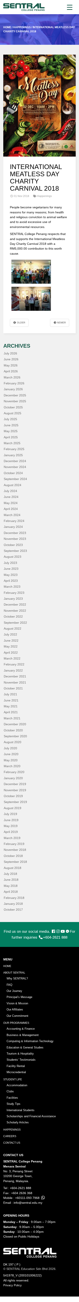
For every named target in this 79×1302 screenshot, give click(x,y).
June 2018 (11, 879)
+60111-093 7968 (27, 1198)
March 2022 (12, 658)
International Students (20, 1110)
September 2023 (15, 551)
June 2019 (11, 820)
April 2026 (11, 371)
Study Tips (13, 1103)
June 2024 (11, 497)
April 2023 (11, 580)
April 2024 (11, 509)
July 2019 (10, 814)
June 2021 (11, 700)
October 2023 (13, 545)
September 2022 (15, 622)
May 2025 (11, 431)
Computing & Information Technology (30, 1041)
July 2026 (10, 353)
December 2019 (15, 784)
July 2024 (10, 491)
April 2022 (11, 652)
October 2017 (13, 909)
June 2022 (11, 640)
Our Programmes (16, 1022)
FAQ (9, 984)
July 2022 (10, 634)
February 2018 (14, 898)
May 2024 (11, 503)
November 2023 (15, 538)
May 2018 (11, 886)
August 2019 (12, 808)
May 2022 (11, 646)
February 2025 (14, 449)
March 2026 (12, 377)
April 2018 (11, 891)
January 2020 (13, 778)
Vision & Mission (17, 1003)
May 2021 (11, 706)
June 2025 (11, 425)
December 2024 (15, 461)
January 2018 (13, 903)
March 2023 (12, 586)
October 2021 (13, 688)
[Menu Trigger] (70, 7)
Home (7, 966)
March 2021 (12, 718)
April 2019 (11, 832)
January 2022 (13, 670)
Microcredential (16, 1072)
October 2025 (13, 407)
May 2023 (11, 575)
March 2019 (12, 838)
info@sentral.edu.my (28, 1202)
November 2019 (15, 790)
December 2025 (15, 395)
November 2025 (15, 401)
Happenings (12, 1129)
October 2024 (13, 473)
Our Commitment (17, 1015)
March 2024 (12, 515)
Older (20, 322)
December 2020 (15, 724)
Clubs (10, 1091)
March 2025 (12, 443)
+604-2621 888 (55, 937)
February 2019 (14, 844)
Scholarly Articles (18, 1122)
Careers (9, 1136)
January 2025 (13, 455)
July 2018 (10, 873)
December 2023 (15, 533)
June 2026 (11, 359)
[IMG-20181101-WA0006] (31, 272)
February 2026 (14, 383)
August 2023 (12, 556)
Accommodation (17, 1085)
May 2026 (11, 365)
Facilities (12, 1097)
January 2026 (13, 389)
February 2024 (14, 521)
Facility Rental (16, 1066)
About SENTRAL (14, 972)
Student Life (12, 1079)
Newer (61, 322)
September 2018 (15, 861)
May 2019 (11, 826)
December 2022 (15, 604)
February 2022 (14, 664)
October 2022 (13, 616)
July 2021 (10, 694)
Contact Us (11, 1142)
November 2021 (15, 682)
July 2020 (10, 748)
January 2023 (13, 598)
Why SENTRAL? (17, 978)
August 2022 (12, 628)
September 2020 (15, 736)
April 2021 (11, 712)
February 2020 (14, 772)
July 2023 (10, 563)
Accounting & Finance (21, 1028)
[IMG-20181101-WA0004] (31, 299)
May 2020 (11, 760)
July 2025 (10, 419)
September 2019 (15, 802)
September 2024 (15, 479)
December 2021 (15, 676)
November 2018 (15, 849)
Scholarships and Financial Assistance (31, 1116)
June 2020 (11, 754)
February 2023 (14, 592)
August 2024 (12, 485)
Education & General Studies (25, 1047)
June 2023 (11, 568)
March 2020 (12, 766)
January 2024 (13, 526)
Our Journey (14, 991)
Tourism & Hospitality (20, 1053)
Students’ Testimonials (21, 1059)
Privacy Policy (12, 1285)
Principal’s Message (19, 997)
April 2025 (11, 437)
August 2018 (12, 868)
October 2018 (13, 856)
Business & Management (23, 1035)
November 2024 (15, 467)
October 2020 (13, 730)
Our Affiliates (15, 1009)
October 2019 (13, 796)
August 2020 (12, 742)
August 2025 (12, 413)
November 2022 (15, 610)
